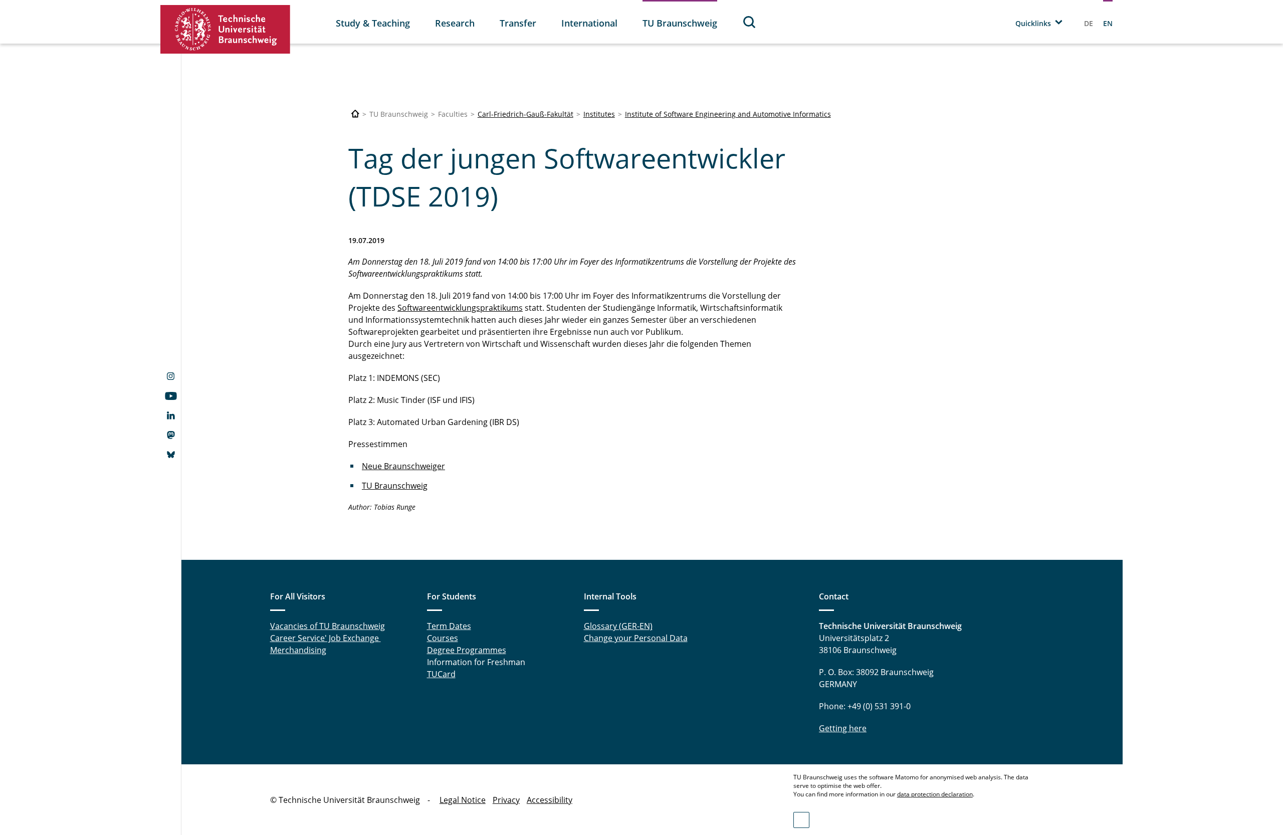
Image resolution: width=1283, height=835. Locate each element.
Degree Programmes (466, 650)
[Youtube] (170, 397)
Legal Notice (463, 799)
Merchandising (298, 650)
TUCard (441, 674)
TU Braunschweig (680, 23)
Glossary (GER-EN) (618, 626)
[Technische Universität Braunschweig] (225, 29)
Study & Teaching (373, 23)
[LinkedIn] (170, 416)
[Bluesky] (170, 456)
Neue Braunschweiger (403, 466)
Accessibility (549, 799)
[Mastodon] (170, 436)
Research (455, 23)
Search (749, 22)
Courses (442, 638)
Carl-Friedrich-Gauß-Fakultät (525, 114)
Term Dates (449, 626)
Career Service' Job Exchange (325, 638)
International (589, 23)
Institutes (599, 114)
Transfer (518, 23)
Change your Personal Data (636, 638)
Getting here (843, 728)
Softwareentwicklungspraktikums (460, 307)
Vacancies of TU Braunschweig (327, 626)
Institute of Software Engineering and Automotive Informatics (728, 114)
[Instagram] (170, 377)
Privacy (506, 799)
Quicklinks (1033, 23)
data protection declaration (935, 794)
